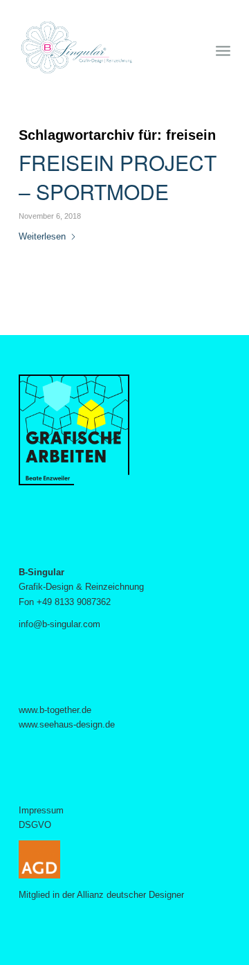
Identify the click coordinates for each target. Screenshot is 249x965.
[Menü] (223, 47)
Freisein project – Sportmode (117, 176)
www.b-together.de (55, 710)
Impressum (41, 810)
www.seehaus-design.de (67, 724)
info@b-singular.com (59, 624)
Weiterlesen (42, 236)
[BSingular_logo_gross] (103, 47)
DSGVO (35, 825)
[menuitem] (223, 47)
